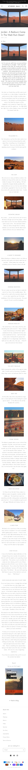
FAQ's (4, 723)
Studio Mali (12, 767)
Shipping (5, 717)
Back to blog (15, 701)
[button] (2, 6)
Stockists (5, 727)
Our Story (5, 730)
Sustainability (6, 733)
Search (4, 713)
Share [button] (4, 41)
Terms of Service (7, 740)
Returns (4, 720)
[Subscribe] (23, 750)
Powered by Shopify (17, 767)
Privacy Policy (6, 737)
